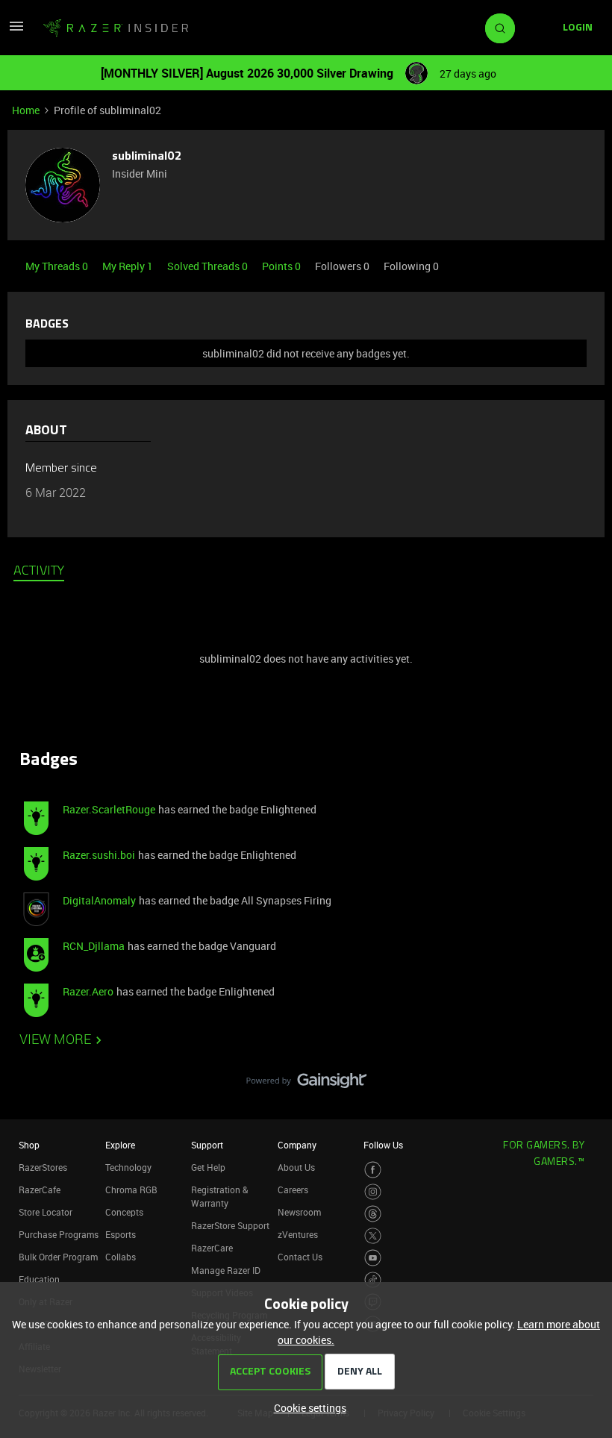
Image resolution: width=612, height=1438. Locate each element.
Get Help (208, 1167)
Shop (29, 1145)
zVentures (298, 1234)
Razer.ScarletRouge (109, 809)
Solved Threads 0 (208, 266)
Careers (293, 1189)
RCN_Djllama (94, 946)
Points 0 (282, 266)
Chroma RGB (131, 1189)
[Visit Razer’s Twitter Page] (372, 1236)
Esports (120, 1234)
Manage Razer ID (225, 1270)
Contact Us (300, 1257)
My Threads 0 (57, 266)
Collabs (120, 1257)
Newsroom (299, 1212)
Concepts (124, 1212)
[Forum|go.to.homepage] (115, 28)
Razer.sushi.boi (99, 855)
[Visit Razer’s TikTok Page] (372, 1280)
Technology (128, 1167)
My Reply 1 (128, 266)
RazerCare (212, 1248)
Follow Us (383, 1145)
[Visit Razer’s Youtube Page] (372, 1257)
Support (207, 1145)
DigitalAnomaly (99, 900)
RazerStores (43, 1167)
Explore (120, 1145)
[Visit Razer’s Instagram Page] (372, 1192)
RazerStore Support (230, 1225)
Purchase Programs (59, 1234)
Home (26, 110)
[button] (16, 31)
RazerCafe (39, 1189)
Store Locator (45, 1212)
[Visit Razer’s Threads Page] (372, 1213)
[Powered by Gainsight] (306, 1084)
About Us (296, 1167)
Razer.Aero (88, 991)
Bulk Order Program (58, 1257)
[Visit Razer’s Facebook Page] (372, 1169)
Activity (38, 571)
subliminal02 (146, 157)
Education (39, 1279)
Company (297, 1145)
